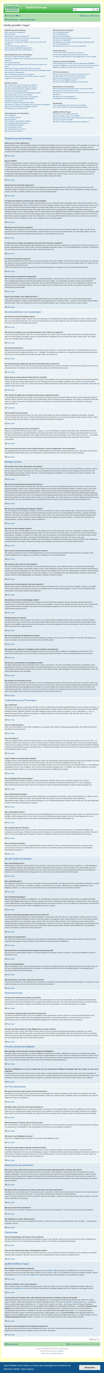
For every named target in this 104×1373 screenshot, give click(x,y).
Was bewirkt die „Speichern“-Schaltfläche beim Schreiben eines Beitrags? (27, 104)
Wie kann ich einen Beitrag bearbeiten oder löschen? (21, 87)
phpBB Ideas (19, 1288)
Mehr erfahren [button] (27, 1369)
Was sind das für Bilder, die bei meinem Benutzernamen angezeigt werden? (28, 70)
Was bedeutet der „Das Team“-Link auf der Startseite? (69, 46)
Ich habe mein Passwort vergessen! (16, 46)
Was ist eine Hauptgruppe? (61, 44)
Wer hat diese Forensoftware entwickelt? (65, 114)
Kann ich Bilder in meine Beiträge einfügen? (18, 121)
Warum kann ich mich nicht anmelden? (17, 40)
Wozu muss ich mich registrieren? (15, 32)
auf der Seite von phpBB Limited (28, 1275)
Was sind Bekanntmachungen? (14, 125)
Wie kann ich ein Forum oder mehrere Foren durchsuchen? (71, 74)
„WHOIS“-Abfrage (72, 1302)
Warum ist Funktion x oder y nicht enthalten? (66, 116)
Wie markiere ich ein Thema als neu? (16, 108)
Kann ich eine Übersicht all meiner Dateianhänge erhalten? (71, 107)
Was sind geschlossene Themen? (15, 129)
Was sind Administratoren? (61, 32)
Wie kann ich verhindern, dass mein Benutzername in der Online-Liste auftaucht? (26, 59)
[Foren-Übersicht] (15, 8)
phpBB (45, 1348)
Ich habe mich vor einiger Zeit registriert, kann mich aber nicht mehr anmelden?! (25, 43)
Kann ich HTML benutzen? (13, 117)
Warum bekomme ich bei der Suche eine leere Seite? (69, 78)
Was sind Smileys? (10, 119)
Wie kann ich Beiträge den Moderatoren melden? (20, 102)
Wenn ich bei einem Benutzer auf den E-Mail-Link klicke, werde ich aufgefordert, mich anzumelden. (25, 77)
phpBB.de (8, 386)
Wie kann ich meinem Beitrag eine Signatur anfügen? (21, 89)
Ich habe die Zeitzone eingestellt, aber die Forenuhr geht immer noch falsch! (26, 65)
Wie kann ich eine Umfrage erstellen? (16, 91)
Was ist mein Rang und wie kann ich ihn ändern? (20, 74)
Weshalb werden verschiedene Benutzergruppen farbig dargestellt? (73, 42)
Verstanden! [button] (90, 1367)
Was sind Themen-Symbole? (14, 131)
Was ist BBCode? (10, 115)
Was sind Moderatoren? (60, 34)
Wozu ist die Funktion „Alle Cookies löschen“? (19, 50)
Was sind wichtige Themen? (13, 127)
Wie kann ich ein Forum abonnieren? (64, 96)
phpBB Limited (88, 384)
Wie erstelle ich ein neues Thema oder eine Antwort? (21, 85)
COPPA (30, 205)
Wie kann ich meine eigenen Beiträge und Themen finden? (70, 82)
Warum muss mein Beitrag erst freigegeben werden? (21, 106)
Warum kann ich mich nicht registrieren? (17, 36)
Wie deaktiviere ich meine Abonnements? (65, 98)
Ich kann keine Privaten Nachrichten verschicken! (68, 52)
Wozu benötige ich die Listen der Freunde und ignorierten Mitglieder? (74, 63)
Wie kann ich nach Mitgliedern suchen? (65, 80)
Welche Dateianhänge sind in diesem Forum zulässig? (69, 105)
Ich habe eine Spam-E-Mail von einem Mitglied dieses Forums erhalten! (74, 56)
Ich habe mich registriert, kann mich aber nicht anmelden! (22, 38)
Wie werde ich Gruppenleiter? (62, 40)
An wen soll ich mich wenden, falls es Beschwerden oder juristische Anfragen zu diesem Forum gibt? (73, 118)
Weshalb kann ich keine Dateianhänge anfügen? (19, 98)
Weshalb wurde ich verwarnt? (14, 100)
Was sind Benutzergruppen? (61, 36)
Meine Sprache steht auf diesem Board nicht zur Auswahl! (22, 68)
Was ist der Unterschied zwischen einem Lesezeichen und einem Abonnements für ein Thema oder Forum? (73, 89)
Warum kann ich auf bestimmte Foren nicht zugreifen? (21, 97)
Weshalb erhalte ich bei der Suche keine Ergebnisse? (69, 76)
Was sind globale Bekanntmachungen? (17, 123)
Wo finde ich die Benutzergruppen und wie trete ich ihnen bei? (72, 38)
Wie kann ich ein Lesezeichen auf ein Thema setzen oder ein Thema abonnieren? (74, 93)
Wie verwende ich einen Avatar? (14, 72)
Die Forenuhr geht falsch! (12, 62)
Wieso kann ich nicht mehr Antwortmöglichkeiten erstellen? (23, 93)
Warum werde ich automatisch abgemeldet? (18, 48)
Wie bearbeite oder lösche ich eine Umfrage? (18, 95)
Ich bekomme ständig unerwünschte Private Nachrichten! (70, 54)
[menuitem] (18, 15)
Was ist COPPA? (10, 34)
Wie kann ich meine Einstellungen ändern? (18, 56)
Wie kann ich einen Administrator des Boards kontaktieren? (71, 121)
